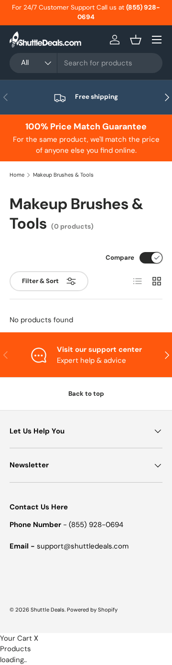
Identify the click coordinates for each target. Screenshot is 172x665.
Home (17, 175)
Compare (120, 257)
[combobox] (86, 63)
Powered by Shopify (92, 609)
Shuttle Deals (47, 609)
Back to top (86, 394)
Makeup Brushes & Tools (63, 175)
